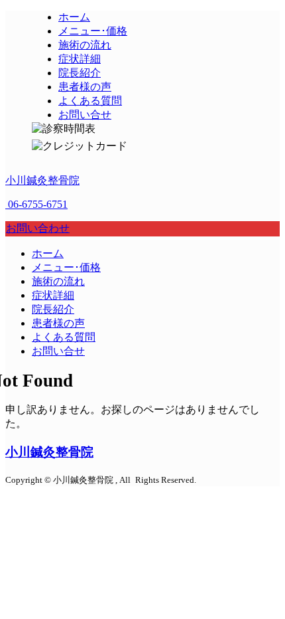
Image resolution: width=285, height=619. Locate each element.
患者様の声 (58, 323)
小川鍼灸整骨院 (42, 180)
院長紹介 (53, 309)
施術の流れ (58, 281)
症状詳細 (53, 295)
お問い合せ (58, 351)
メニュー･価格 (66, 267)
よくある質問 (63, 337)
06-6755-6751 (36, 204)
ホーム (48, 253)
